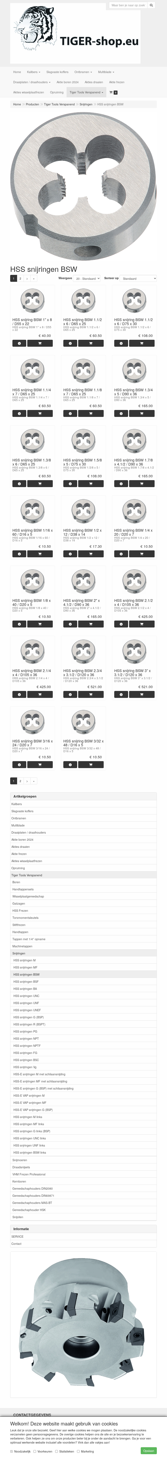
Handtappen (20, 932)
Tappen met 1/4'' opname (28, 939)
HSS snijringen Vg (24, 1067)
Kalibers (16, 804)
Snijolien (17, 1217)
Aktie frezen (19, 854)
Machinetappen (22, 946)
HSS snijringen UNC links (29, 1138)
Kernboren (19, 1181)
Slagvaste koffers (22, 811)
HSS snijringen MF (25, 967)
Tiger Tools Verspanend (26, 875)
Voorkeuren (44, 1451)
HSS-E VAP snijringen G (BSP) (33, 1110)
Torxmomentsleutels (25, 918)
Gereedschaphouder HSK (29, 1210)
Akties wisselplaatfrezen (26, 861)
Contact (16, 1244)
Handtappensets (23, 889)
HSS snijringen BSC (26, 1060)
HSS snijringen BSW (26, 974)
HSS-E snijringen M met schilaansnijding (39, 1074)
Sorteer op (111, 278)
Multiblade (18, 825)
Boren (16, 882)
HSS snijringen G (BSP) (28, 1017)
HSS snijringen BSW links (29, 1152)
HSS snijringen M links (27, 1117)
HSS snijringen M (24, 960)
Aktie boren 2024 (22, 839)
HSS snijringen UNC (26, 996)
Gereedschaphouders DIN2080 (32, 1188)
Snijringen (18, 953)
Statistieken (66, 1451)
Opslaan (148, 1451)
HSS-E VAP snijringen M (29, 1095)
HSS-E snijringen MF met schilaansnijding (40, 1081)
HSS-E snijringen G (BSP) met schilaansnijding (43, 1088)
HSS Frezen (20, 910)
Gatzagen (18, 903)
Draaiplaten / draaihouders (28, 832)
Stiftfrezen (18, 925)
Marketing (87, 1451)
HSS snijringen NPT (26, 1038)
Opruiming (18, 868)
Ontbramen (18, 818)
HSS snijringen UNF (26, 1003)
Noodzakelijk (22, 1451)
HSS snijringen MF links (28, 1124)
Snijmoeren (19, 1160)
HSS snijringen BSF (26, 981)
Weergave (65, 278)
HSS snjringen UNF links (29, 1145)
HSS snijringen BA (25, 989)
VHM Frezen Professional (28, 1174)
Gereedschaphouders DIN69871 (33, 1196)
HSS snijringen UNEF (27, 1010)
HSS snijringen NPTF (27, 1046)
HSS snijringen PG (25, 1031)
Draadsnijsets (21, 1167)
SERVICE (17, 1236)
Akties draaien (20, 847)
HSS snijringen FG (25, 1053)
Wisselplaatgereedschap (28, 896)
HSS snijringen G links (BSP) (31, 1131)
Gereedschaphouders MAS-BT (32, 1203)
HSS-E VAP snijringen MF (29, 1103)
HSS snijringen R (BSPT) (29, 1024)
